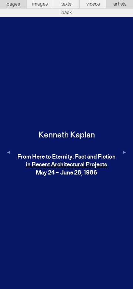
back (66, 12)
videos (93, 4)
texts (66, 4)
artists (119, 4)
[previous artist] (8, 153)
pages (13, 4)
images (40, 4)
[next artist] (124, 153)
